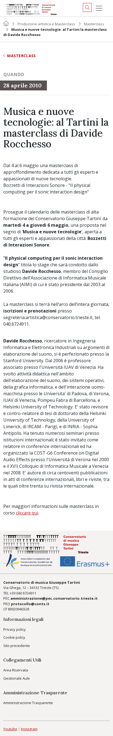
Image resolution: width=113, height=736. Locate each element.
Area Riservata (15, 670)
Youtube (10, 728)
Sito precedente (16, 645)
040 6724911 (26, 593)
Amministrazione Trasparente (28, 702)
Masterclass (94, 23)
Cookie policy (14, 637)
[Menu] (99, 8)
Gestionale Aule (16, 678)
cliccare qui (27, 513)
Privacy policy (14, 629)
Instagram (29, 728)
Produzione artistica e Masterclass (46, 23)
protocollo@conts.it (30, 603)
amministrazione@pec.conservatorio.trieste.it (54, 598)
